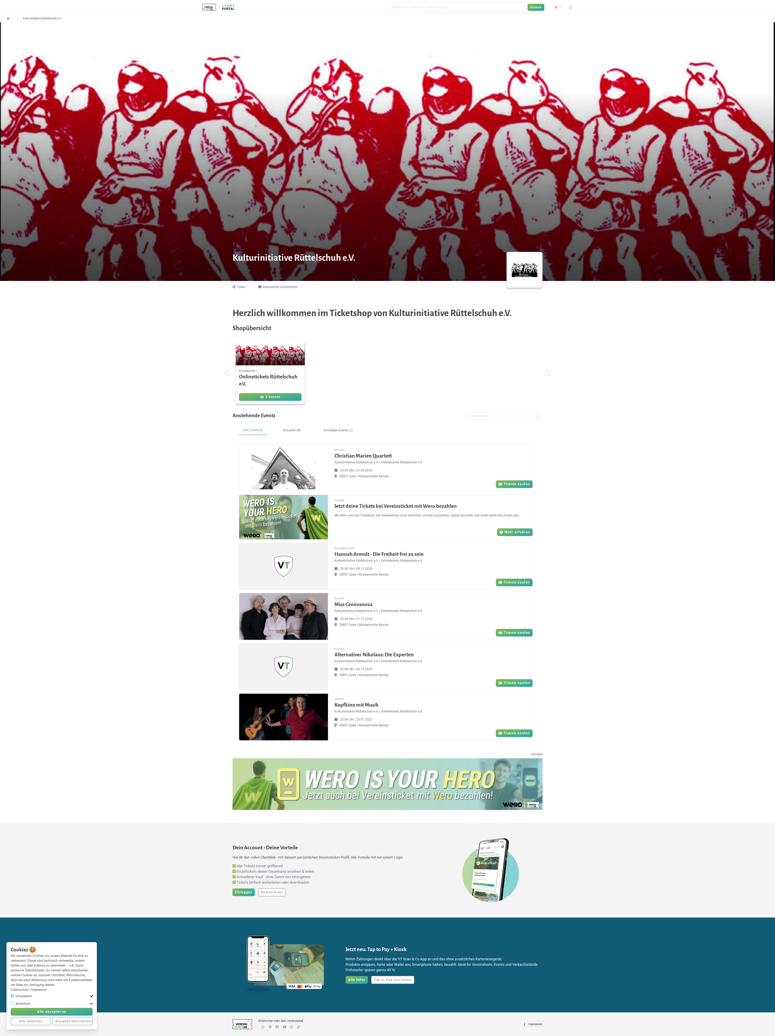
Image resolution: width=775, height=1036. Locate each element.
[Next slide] (547, 373)
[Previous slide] (227, 373)
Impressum (39, 990)
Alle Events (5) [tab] (253, 430)
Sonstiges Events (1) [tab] (338, 430)
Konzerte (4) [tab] (292, 430)
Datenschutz (20, 990)
